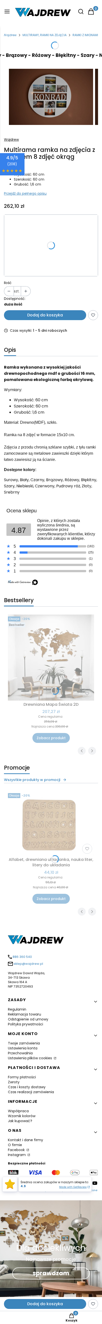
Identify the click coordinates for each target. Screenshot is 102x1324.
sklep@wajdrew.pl (28, 964)
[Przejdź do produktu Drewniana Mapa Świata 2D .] (51, 658)
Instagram (17, 1154)
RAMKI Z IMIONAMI (85, 35)
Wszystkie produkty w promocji (32, 779)
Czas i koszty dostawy (27, 1087)
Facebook (17, 1149)
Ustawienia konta (22, 1048)
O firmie (15, 1144)
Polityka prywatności (25, 1024)
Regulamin (17, 1009)
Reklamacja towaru (24, 1014)
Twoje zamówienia (24, 1043)
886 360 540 (22, 957)
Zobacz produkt (51, 737)
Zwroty (14, 1082)
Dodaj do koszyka (45, 315)
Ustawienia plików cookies (30, 1058)
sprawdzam (51, 1273)
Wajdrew (10, 35)
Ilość (8, 282)
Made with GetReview (73, 1187)
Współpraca (18, 1111)
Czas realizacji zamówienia (31, 1091)
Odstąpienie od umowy (28, 1019)
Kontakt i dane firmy (25, 1139)
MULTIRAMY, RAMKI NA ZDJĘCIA (45, 35)
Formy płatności (22, 1077)
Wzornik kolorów (21, 1115)
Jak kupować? (20, 1120)
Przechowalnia (20, 1053)
